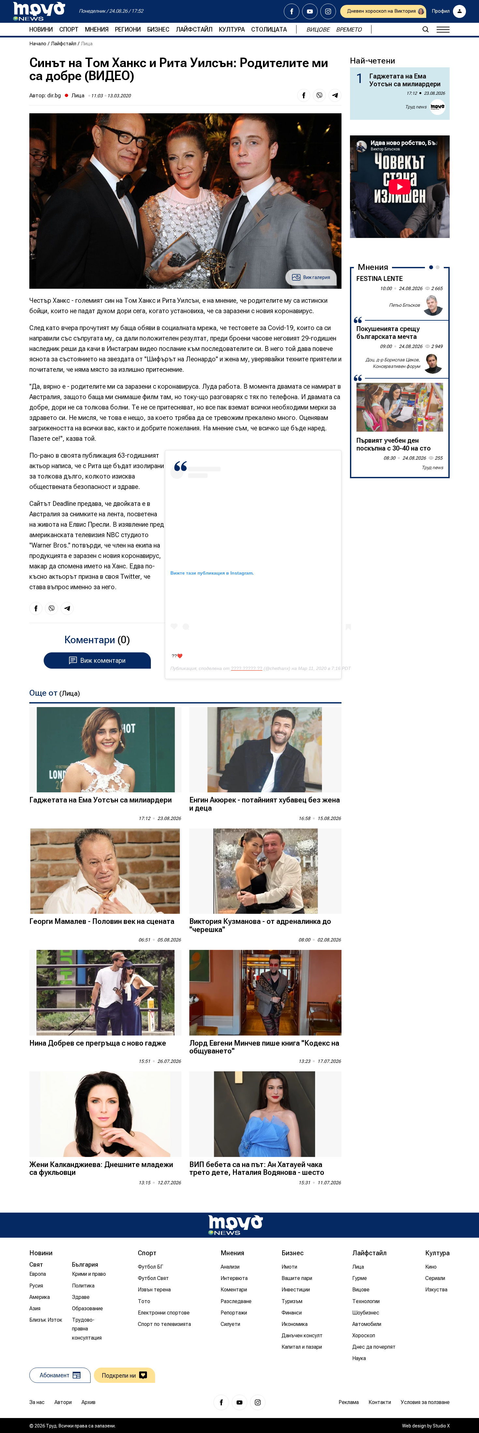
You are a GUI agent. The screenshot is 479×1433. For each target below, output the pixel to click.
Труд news (416, 106)
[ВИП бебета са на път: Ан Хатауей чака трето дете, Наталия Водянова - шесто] (265, 1114)
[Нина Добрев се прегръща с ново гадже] (105, 993)
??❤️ (177, 656)
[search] (425, 29)
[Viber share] (319, 95)
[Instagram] (328, 11)
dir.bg (54, 95)
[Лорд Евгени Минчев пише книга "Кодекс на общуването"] (265, 993)
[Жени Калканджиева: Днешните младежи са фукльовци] (105, 1114)
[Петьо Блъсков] (432, 305)
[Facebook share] (303, 95)
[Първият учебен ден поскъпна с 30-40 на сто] (399, 407)
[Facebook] (291, 11)
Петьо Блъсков (404, 305)
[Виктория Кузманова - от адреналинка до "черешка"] (265, 871)
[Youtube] (310, 11)
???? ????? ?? (246, 668)
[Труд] (235, 1225)
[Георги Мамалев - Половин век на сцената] (105, 871)
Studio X (441, 1425)
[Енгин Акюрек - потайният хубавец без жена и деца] (265, 750)
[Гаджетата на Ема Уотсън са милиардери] (105, 750)
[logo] (39, 11)
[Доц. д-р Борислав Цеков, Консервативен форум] (432, 363)
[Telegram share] (334, 95)
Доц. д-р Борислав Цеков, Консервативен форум (393, 363)
